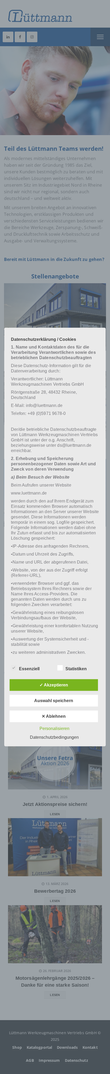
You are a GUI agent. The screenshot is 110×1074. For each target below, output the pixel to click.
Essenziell (29, 668)
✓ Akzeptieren (54, 684)
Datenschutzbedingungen (54, 737)
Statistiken (76, 668)
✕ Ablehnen (54, 716)
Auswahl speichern (53, 700)
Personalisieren (54, 728)
